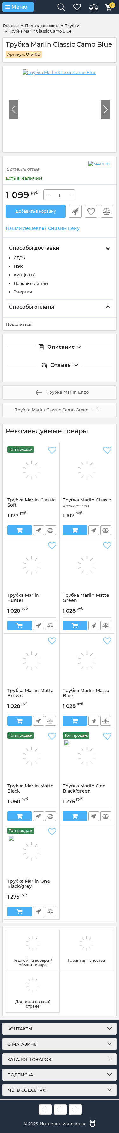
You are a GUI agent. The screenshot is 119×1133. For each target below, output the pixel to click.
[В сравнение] (107, 211)
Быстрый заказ (75, 211)
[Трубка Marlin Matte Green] (87, 565)
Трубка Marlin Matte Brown (30, 696)
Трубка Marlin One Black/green (84, 791)
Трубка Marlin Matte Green (86, 601)
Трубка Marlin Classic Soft (31, 505)
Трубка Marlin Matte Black (30, 791)
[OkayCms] (91, 1123)
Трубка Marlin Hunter (23, 601)
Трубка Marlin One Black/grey (28, 887)
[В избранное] (91, 211)
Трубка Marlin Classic (87, 502)
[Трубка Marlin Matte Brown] (31, 661)
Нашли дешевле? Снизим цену (43, 228)
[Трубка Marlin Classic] (87, 470)
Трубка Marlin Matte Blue (86, 696)
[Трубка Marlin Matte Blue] (87, 661)
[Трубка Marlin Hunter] (31, 565)
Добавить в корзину (36, 211)
